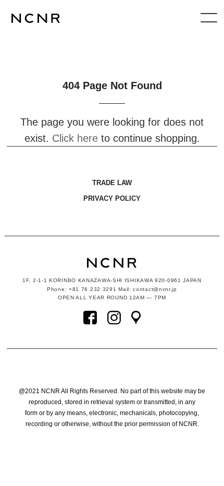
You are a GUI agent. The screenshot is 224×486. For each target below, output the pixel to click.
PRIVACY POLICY (112, 198)
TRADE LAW (112, 183)
